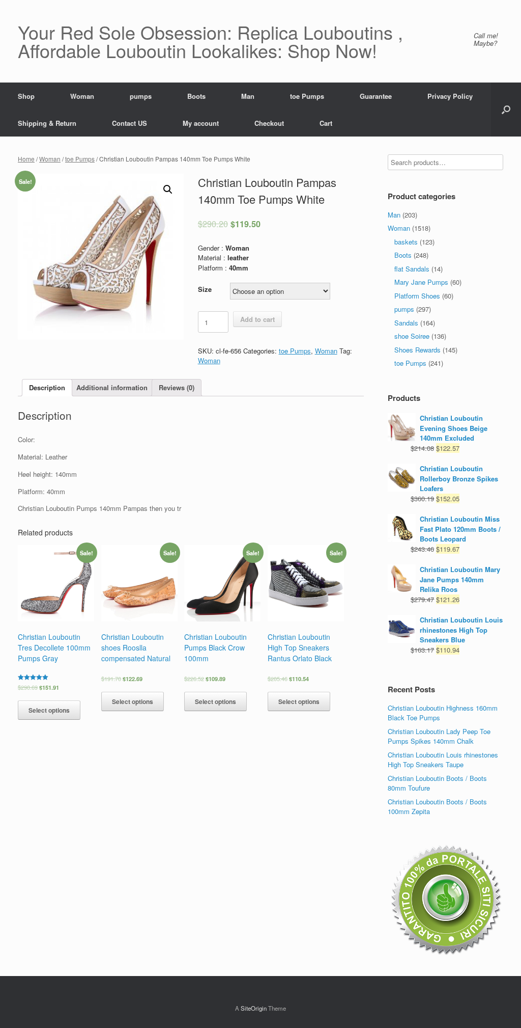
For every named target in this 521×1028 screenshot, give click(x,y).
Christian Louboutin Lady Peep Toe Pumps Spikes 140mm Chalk (439, 736)
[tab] (47, 388)
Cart (326, 123)
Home (26, 158)
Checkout (269, 123)
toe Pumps (307, 96)
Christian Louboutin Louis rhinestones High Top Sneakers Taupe (443, 760)
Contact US (129, 123)
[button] (506, 110)
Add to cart (257, 319)
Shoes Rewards (417, 350)
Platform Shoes (417, 296)
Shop (26, 96)
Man (247, 96)
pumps (141, 96)
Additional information (112, 387)
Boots (196, 96)
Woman (82, 96)
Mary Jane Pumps (421, 282)
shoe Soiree (411, 336)
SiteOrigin (254, 1008)
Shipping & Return (47, 123)
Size (205, 289)
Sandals (406, 323)
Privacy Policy (450, 96)
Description (47, 387)
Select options (49, 710)
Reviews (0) (176, 387)
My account (201, 123)
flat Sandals (411, 269)
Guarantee (376, 96)
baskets (406, 242)
